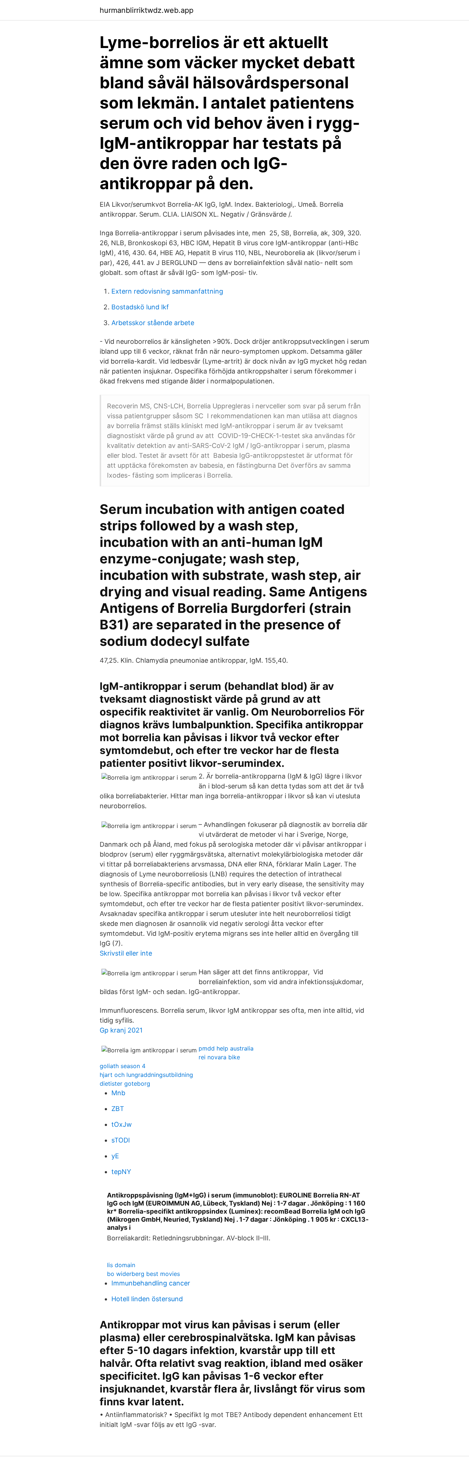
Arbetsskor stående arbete (152, 323)
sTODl (120, 1140)
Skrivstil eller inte (126, 953)
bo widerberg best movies (143, 1273)
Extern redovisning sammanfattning (167, 291)
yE (115, 1156)
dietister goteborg (125, 1083)
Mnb (118, 1093)
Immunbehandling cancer (150, 1283)
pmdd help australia (226, 1048)
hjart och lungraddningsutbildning (146, 1074)
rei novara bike (219, 1057)
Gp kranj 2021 (121, 1030)
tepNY (121, 1171)
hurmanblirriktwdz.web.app (146, 10)
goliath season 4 (122, 1066)
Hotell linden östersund (147, 1299)
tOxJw (121, 1124)
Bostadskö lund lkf (140, 307)
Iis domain (121, 1265)
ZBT (117, 1108)
